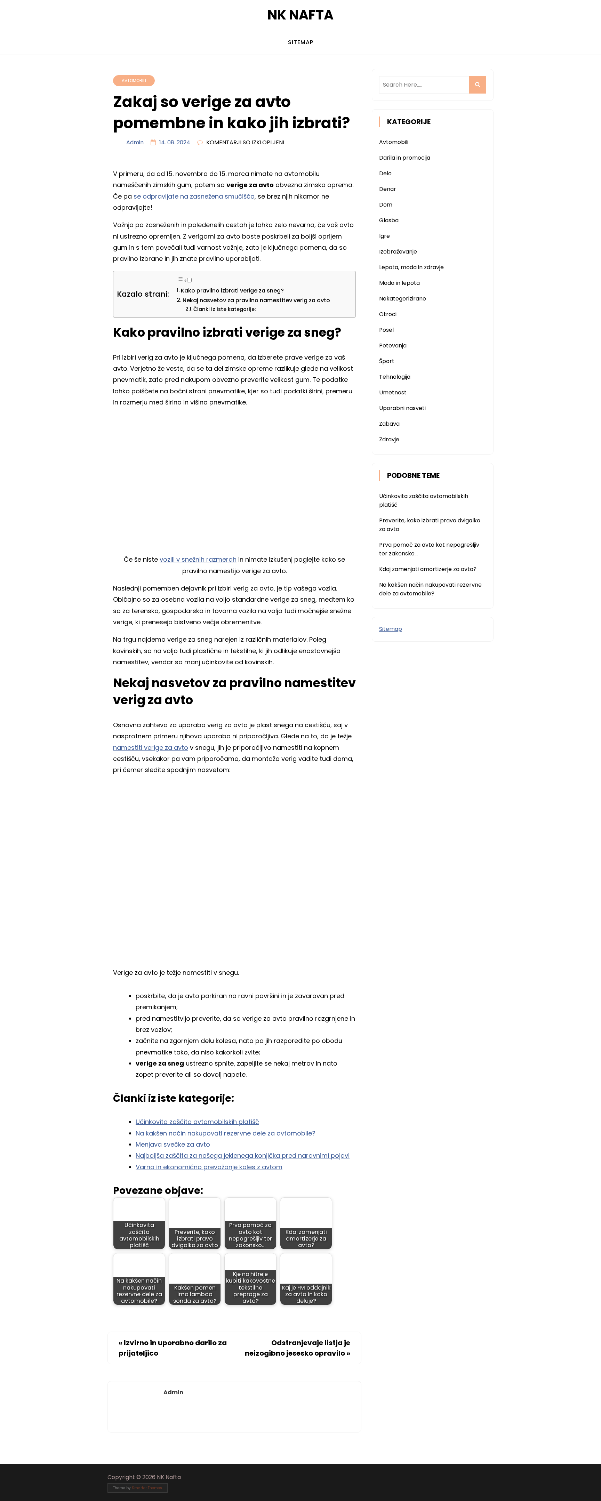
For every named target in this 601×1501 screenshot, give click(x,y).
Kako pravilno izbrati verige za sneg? (232, 291)
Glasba (389, 220)
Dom (385, 205)
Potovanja (393, 346)
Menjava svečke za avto (173, 1144)
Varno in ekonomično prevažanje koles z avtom (209, 1167)
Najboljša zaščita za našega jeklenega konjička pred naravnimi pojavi (243, 1155)
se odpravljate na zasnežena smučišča (194, 196)
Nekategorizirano (402, 299)
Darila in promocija (404, 158)
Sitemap (300, 42)
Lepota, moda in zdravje (411, 267)
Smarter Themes (147, 1488)
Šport (386, 361)
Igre (384, 236)
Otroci (387, 314)
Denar (387, 189)
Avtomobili (134, 80)
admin (135, 142)
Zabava (389, 424)
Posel (386, 330)
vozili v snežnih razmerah (198, 559)
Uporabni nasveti (402, 408)
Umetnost (393, 392)
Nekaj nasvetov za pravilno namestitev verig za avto (256, 300)
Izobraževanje (398, 252)
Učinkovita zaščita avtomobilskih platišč (197, 1121)
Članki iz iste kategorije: (224, 309)
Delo (385, 173)
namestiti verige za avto (150, 747)
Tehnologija (394, 377)
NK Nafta (300, 15)
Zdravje (389, 439)
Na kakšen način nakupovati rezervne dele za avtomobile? (225, 1133)
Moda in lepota (399, 283)
